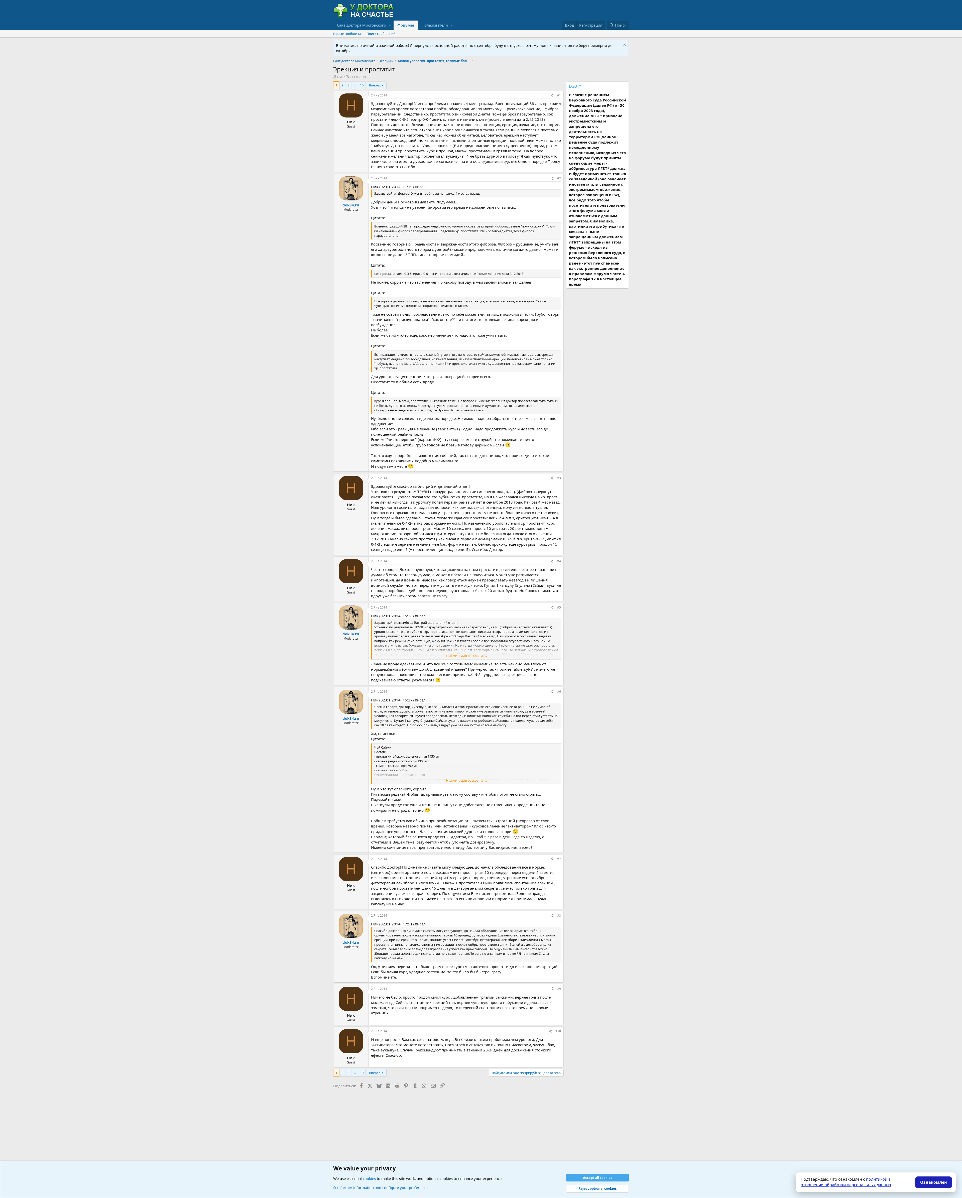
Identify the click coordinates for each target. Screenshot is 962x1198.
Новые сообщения (348, 33)
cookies (369, 1178)
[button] (390, 25)
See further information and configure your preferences (381, 1187)
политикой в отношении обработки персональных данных (846, 1181)
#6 (559, 691)
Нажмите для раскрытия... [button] (466, 655)
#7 (559, 859)
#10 (558, 1031)
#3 (559, 478)
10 (362, 85)
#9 (559, 989)
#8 (559, 915)
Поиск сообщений (381, 33)
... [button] (354, 85)
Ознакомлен (933, 1182)
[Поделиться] (552, 95)
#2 (559, 178)
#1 (559, 95)
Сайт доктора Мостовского (361, 25)
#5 (559, 607)
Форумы (405, 25)
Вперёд (375, 85)
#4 (559, 561)
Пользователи (435, 25)
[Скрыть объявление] (624, 45)
